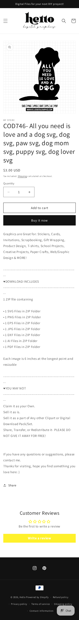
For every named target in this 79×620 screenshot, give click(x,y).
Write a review (39, 538)
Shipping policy (63, 603)
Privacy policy (19, 603)
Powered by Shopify (37, 597)
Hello (23, 597)
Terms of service (40, 603)
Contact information (41, 610)
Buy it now (39, 220)
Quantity (8, 183)
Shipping (22, 176)
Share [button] (12, 485)
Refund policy (60, 597)
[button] (5, 21)
